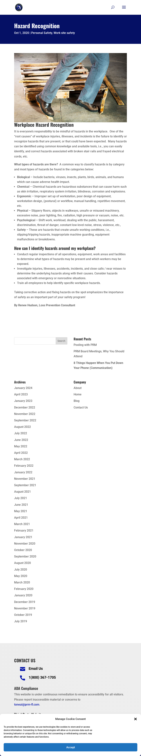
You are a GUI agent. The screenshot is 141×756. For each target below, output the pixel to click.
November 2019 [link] (24, 608)
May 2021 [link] (20, 511)
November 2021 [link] (24, 478)
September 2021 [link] (25, 485)
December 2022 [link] (24, 407)
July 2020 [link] (20, 569)
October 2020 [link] (23, 550)
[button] (135, 719)
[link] (19, 7)
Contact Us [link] (81, 407)
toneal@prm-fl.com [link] (26, 704)
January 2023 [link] (23, 401)
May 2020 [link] (20, 576)
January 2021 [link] (23, 537)
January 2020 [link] (23, 595)
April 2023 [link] (21, 394)
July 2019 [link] (20, 621)
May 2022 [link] (20, 446)
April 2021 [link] (21, 517)
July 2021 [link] (20, 498)
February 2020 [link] (23, 589)
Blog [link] (76, 401)
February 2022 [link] (23, 465)
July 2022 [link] (20, 433)
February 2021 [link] (23, 530)
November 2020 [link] (24, 543)
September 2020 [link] (25, 556)
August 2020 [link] (22, 563)
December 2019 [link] (24, 602)
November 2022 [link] (24, 414)
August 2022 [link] (22, 427)
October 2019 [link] (23, 615)
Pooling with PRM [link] (85, 345)
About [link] (78, 388)
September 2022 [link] (25, 420)
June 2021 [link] (21, 504)
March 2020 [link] (22, 582)
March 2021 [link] (22, 524)
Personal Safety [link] (41, 33)
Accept (70, 747)
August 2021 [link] (22, 491)
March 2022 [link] (22, 459)
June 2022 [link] (21, 440)
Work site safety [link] (64, 33)
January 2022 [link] (23, 472)
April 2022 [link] (21, 453)
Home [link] (78, 394)
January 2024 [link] (23, 388)
